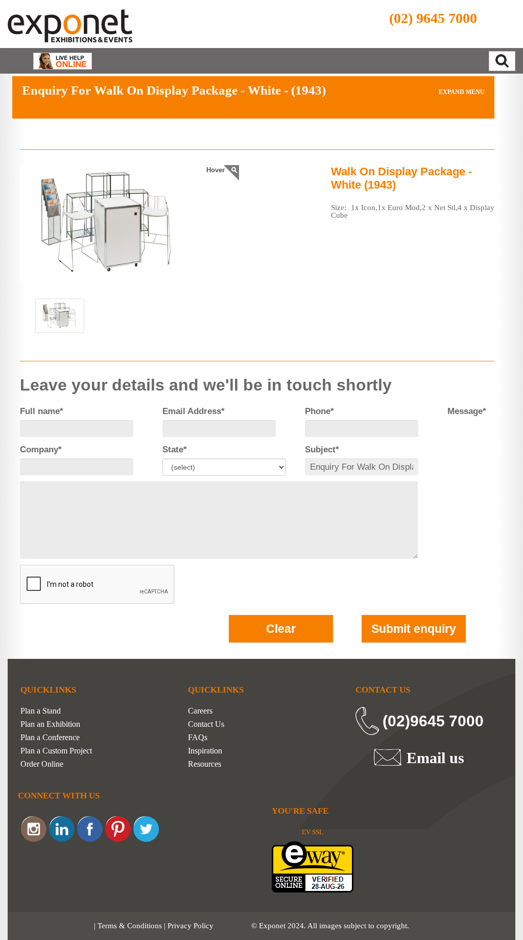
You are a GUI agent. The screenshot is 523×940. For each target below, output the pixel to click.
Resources (204, 764)
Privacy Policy (190, 926)
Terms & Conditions (130, 926)
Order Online (41, 764)
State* (174, 449)
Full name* (41, 411)
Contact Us (206, 724)
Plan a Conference (50, 737)
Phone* (319, 411)
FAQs (197, 737)
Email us (435, 757)
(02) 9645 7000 (433, 18)
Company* (41, 449)
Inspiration (205, 751)
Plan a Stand (40, 711)
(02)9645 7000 (433, 721)
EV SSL (312, 832)
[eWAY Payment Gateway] (312, 866)
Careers (200, 711)
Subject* (322, 449)
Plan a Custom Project (56, 751)
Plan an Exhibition (50, 724)
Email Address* (193, 411)
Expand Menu (461, 92)
